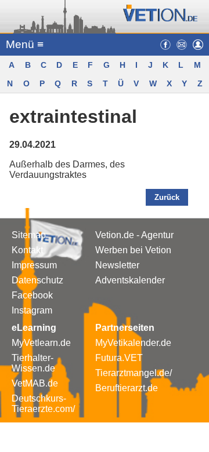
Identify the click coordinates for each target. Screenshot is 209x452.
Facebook (32, 295)
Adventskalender (130, 280)
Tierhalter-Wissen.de (33, 363)
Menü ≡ (25, 44)
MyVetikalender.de (133, 343)
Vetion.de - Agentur (134, 235)
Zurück (166, 197)
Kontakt (27, 250)
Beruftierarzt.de (126, 388)
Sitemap (29, 235)
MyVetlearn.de (41, 343)
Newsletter (117, 265)
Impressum (34, 265)
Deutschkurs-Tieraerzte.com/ (43, 403)
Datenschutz (37, 280)
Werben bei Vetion (133, 250)
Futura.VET (119, 358)
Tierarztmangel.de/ (133, 373)
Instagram (32, 310)
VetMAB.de (35, 383)
